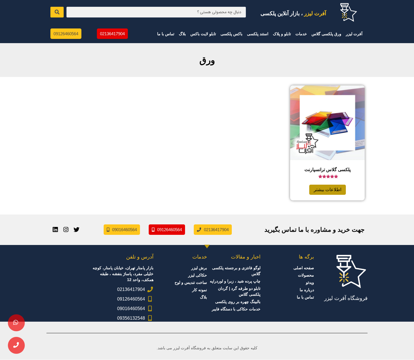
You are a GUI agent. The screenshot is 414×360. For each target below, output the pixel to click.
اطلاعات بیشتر (327, 189)
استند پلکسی (257, 34)
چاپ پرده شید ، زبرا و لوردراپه (235, 281)
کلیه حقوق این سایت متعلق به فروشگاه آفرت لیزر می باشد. (207, 348)
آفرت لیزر (354, 34)
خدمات (301, 34)
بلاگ (182, 34)
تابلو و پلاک (282, 34)
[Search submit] (57, 12)
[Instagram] (66, 229)
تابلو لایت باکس (203, 34)
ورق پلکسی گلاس (326, 34)
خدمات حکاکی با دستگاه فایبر (236, 309)
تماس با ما (165, 34)
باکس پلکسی (231, 34)
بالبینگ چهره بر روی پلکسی (238, 301)
